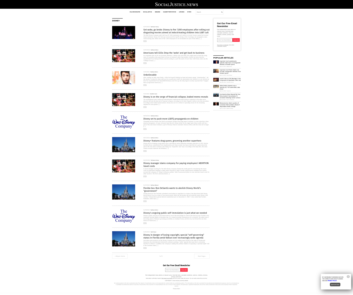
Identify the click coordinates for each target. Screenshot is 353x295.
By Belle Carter (153, 94)
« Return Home (120, 256)
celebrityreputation (169, 12)
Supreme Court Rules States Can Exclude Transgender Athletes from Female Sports (230, 71)
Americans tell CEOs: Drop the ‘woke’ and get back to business (173, 53)
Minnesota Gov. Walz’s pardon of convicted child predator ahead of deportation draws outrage (230, 104)
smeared (157, 12)
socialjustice (147, 12)
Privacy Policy (176, 288)
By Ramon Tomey (155, 26)
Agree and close (335, 284)
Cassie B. (229, 91)
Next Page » (202, 256)
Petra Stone (229, 75)
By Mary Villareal (154, 185)
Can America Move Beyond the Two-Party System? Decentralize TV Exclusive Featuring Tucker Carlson (230, 96)
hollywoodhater (135, 12)
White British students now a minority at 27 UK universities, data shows (230, 87)
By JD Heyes (153, 232)
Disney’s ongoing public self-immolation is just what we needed (175, 213)
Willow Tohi (229, 66)
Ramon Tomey (230, 108)
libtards (181, 12)
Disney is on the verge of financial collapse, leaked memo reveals (175, 97)
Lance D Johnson (230, 99)
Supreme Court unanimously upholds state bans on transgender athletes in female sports (230, 62)
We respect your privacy (167, 278)
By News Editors (154, 50)
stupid (189, 12)
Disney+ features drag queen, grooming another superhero (172, 140)
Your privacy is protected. (222, 45)
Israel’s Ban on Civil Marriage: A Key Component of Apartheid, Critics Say (230, 79)
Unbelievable (150, 75)
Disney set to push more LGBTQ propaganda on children (170, 118)
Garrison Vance (230, 82)
